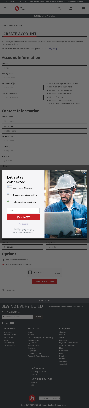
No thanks (23, 224)
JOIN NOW (23, 217)
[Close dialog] (84, 172)
